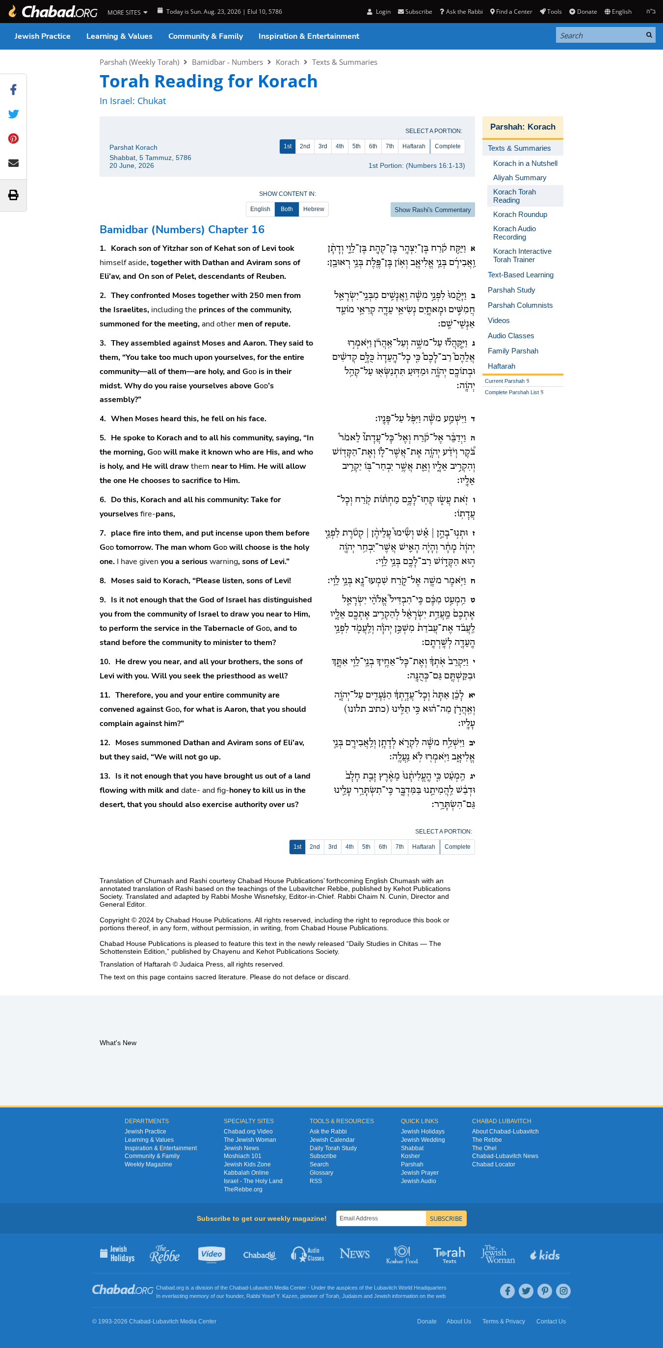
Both (287, 209)
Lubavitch (261, 1288)
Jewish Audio (418, 1181)
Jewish (382, 1296)
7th (390, 146)
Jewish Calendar (332, 1139)
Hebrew (313, 209)
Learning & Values (119, 36)
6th (373, 146)
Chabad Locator (493, 1164)
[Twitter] (526, 1291)
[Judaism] (52, 11)
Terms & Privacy (503, 1321)
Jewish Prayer (420, 1172)
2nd (305, 146)
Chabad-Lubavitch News (505, 1156)
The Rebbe (487, 1139)
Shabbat (412, 1148)
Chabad (238, 1288)
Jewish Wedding (423, 1139)
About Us (459, 1321)
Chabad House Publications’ (281, 881)
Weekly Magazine (148, 1164)
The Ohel (484, 1148)
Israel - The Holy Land (253, 1181)
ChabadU (260, 1253)
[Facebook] (507, 1291)
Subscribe (323, 1156)
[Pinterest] (544, 1291)
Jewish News (241, 1148)
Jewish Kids (546, 1253)
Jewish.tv (213, 1253)
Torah (332, 1296)
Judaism (352, 1296)
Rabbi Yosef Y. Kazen (271, 1296)
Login (382, 11)
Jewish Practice (43, 36)
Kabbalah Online (246, 1172)
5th (356, 146)
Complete (448, 146)
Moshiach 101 (243, 1156)
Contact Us (551, 1321)
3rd (322, 146)
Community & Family (205, 36)
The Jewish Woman (250, 1139)
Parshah (506, 127)
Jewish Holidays (423, 1131)
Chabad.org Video (248, 1131)
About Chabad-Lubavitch (505, 1131)
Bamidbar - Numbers (227, 62)
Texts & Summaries (344, 62)
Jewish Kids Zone (247, 1164)
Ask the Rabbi (464, 11)
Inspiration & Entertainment (309, 36)
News (355, 1253)
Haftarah (413, 146)
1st (288, 146)
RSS (316, 1181)
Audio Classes (308, 1253)
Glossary (321, 1172)
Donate (587, 11)
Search (319, 1164)
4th (340, 146)
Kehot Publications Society (297, 951)
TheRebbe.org (243, 1189)
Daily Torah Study (333, 1148)
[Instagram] (563, 1291)
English (260, 209)
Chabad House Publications (208, 920)
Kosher (410, 1156)
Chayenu (226, 951)
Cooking (403, 1253)
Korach (287, 62)
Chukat (151, 101)
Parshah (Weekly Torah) (139, 62)
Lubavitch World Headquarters (410, 1288)
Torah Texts (451, 1253)
